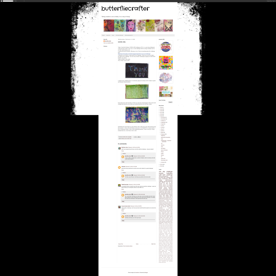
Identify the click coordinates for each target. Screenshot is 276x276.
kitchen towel (161, 215)
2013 (161, 166)
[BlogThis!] (135, 137)
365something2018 (129, 35)
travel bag (165, 258)
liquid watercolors (164, 244)
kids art (170, 197)
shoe (162, 146)
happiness (163, 135)
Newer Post (120, 244)
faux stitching (163, 239)
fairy (170, 238)
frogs (171, 239)
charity (167, 210)
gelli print (170, 181)
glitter (163, 240)
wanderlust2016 (165, 189)
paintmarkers (161, 247)
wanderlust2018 (161, 200)
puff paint (165, 252)
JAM (160, 182)
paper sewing (161, 218)
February (163, 134)
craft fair (170, 232)
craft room (170, 210)
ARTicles (170, 178)
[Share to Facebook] (138, 137)
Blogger (146, 272)
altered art (164, 210)
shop (113, 35)
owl (159, 206)
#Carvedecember (162, 209)
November (163, 118)
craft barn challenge (165, 175)
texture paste (170, 222)
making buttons (161, 245)
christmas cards (162, 197)
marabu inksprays (167, 215)
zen (161, 143)
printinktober (170, 250)
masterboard (170, 203)
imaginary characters (168, 241)
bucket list (160, 229)
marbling (166, 203)
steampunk (164, 221)
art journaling (169, 184)
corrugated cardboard (163, 232)
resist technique (166, 253)
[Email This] (134, 137)
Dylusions (161, 186)
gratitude (165, 240)
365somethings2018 (163, 176)
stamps (160, 221)
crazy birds (161, 211)
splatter (168, 256)
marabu (163, 203)
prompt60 (160, 252)
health (162, 153)
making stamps (167, 191)
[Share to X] (137, 137)
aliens (160, 227)
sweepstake (168, 221)
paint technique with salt (168, 217)
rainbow (169, 252)
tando (160, 258)
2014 (161, 164)
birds (164, 228)
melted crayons (169, 245)
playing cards (164, 250)
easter (160, 238)
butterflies (169, 173)
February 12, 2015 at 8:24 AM (139, 194)
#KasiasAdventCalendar (166, 193)
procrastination (166, 199)
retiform (168, 206)
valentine (160, 223)
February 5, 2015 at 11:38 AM (139, 156)
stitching (164, 257)
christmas (162, 205)
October (162, 120)
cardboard (164, 229)
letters (160, 244)
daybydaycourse (161, 234)
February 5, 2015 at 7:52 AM (131, 166)
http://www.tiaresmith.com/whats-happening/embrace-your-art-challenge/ (134, 53)
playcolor (164, 206)
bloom (168, 228)
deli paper (165, 211)
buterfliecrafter (128, 156)
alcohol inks (170, 200)
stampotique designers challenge (164, 204)
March (162, 132)
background (161, 201)
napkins (168, 216)
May (162, 129)
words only (163, 158)
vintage (160, 195)
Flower (162, 151)
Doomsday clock (164, 160)
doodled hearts (165, 235)
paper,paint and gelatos (165, 137)
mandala (160, 203)
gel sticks (165, 183)
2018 (161, 110)
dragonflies (170, 235)
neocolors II (161, 246)
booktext (171, 228)
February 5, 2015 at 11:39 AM (139, 175)
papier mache (165, 247)
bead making (161, 228)
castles (171, 229)
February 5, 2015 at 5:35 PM (135, 206)
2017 (161, 112)
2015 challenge (165, 223)
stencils (166, 198)
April (162, 130)
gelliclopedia (170, 205)
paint (161, 206)
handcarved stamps (166, 212)
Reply (122, 150)
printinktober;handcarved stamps (165, 251)
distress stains (169, 211)
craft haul (166, 205)
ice (161, 156)
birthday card (165, 201)
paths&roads (170, 247)
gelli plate (160, 240)
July (162, 125)
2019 (161, 109)
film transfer (168, 239)
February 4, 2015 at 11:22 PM (134, 147)
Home (103, 35)
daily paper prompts (166, 192)
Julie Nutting (166, 195)
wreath (163, 262)
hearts (160, 199)
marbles (165, 245)
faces (171, 198)
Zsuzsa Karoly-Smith (125, 206)
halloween (163, 241)
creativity (166, 233)
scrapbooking (161, 255)
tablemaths (168, 257)
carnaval (168, 229)
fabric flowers (166, 238)
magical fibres (170, 244)
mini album (163, 148)
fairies (160, 212)
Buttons (162, 155)
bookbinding (165, 178)
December (163, 117)
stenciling (166, 181)
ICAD (130, 138)
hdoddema (137, 272)
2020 (161, 107)
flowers (164, 186)
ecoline (162, 238)
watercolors (170, 207)
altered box (167, 227)
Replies (124, 153)
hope (162, 138)
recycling (166, 218)
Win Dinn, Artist (124, 147)
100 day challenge (119, 35)
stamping (170, 194)
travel (162, 258)
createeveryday (161, 233)
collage (160, 180)
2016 (161, 114)
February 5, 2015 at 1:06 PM (134, 184)
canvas (167, 194)
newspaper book (166, 246)
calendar (160, 183)
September (163, 122)
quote (168, 186)
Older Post (153, 244)
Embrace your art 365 (125, 138)
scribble (165, 255)
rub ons (171, 253)
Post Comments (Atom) (127, 246)
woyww (161, 173)
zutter (165, 262)
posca (162, 199)
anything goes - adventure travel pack (166, 141)
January (163, 162)
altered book (163, 227)
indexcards (170, 201)
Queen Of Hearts (164, 150)
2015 (161, 115)
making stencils (162, 198)
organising (170, 246)
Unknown (123, 166)
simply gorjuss (164, 256)
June (162, 127)
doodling (167, 197)
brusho (171, 195)
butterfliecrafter (125, 9)
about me (108, 35)
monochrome (163, 216)
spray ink (170, 199)
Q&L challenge (167, 177)
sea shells (168, 255)
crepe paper (170, 233)
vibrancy (162, 145)
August (162, 124)
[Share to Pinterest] (140, 137)
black (166, 228)
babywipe (170, 227)
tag (171, 257)
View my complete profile (108, 42)
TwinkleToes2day (124, 184)
